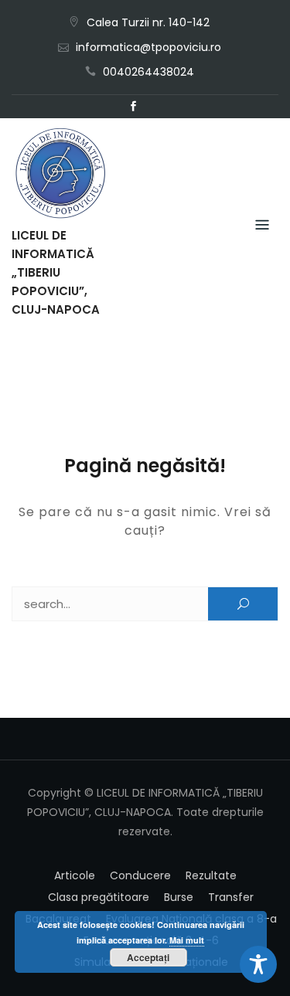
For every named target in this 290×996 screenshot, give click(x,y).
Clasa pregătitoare (98, 897)
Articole (74, 875)
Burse (178, 897)
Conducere (140, 875)
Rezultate (211, 875)
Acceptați (148, 957)
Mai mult (186, 940)
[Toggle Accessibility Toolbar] (258, 964)
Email (157, 106)
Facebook (134, 106)
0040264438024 (148, 72)
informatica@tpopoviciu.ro (148, 47)
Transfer (231, 897)
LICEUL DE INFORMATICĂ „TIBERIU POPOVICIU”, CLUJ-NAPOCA (56, 272)
